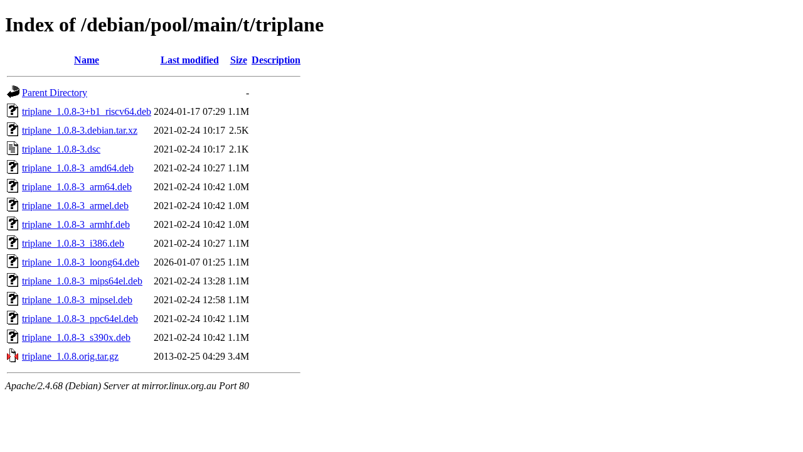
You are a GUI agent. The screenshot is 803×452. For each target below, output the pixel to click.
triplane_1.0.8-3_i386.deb (73, 243)
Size (238, 60)
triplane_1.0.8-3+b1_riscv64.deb (86, 111)
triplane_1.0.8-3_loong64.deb (80, 262)
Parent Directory (54, 92)
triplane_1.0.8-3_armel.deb (75, 205)
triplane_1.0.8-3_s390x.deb (76, 337)
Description (276, 60)
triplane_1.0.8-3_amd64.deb (78, 168)
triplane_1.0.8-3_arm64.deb (77, 186)
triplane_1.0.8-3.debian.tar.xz (79, 130)
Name (86, 60)
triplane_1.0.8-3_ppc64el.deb (80, 318)
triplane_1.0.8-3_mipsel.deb (77, 299)
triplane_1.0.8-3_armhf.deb (76, 224)
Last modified (190, 60)
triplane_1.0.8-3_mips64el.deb (82, 281)
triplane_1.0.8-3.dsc (61, 149)
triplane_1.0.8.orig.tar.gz (70, 356)
